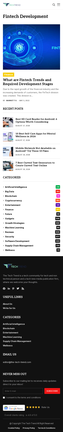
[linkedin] (9, 289)
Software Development (32, 241)
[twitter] (18, 289)
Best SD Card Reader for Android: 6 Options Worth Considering (36, 120)
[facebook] (4, 288)
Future (32, 214)
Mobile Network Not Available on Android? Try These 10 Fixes (36, 149)
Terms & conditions (46, 428)
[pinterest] (13, 288)
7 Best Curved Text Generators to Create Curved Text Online (35, 164)
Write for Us (9, 308)
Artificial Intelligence (32, 187)
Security (32, 236)
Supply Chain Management (32, 245)
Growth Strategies (32, 223)
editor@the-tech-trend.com (17, 362)
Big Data (32, 191)
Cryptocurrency (32, 200)
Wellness (32, 250)
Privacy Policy (29, 428)
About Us (7, 304)
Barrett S (11, 101)
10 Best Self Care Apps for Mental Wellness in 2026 (36, 135)
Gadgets (32, 218)
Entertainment (32, 205)
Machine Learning (32, 227)
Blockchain (32, 196)
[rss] (23, 288)
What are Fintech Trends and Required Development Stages (28, 82)
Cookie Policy (14, 428)
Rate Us (45, 407)
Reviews (32, 232)
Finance (8, 74)
